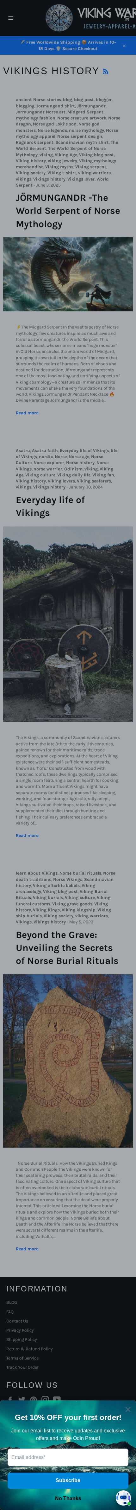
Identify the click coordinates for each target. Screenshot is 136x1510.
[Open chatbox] (123, 1498)
